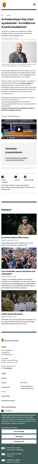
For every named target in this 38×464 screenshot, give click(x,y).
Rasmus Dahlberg (26, 83)
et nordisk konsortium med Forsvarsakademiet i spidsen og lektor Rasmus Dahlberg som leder (17, 109)
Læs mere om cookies (9, 427)
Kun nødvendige (19, 431)
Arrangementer (5, 387)
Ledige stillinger (5, 396)
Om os (3, 391)
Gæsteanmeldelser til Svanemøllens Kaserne (27, 387)
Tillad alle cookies (19, 441)
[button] (17, 447)
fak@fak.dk (9, 368)
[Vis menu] (34, 4)
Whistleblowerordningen (8, 400)
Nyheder (9, 15)
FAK (2, 15)
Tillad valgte (19, 436)
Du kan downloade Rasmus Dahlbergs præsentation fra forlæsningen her (17, 159)
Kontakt (3, 373)
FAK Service (24, 382)
